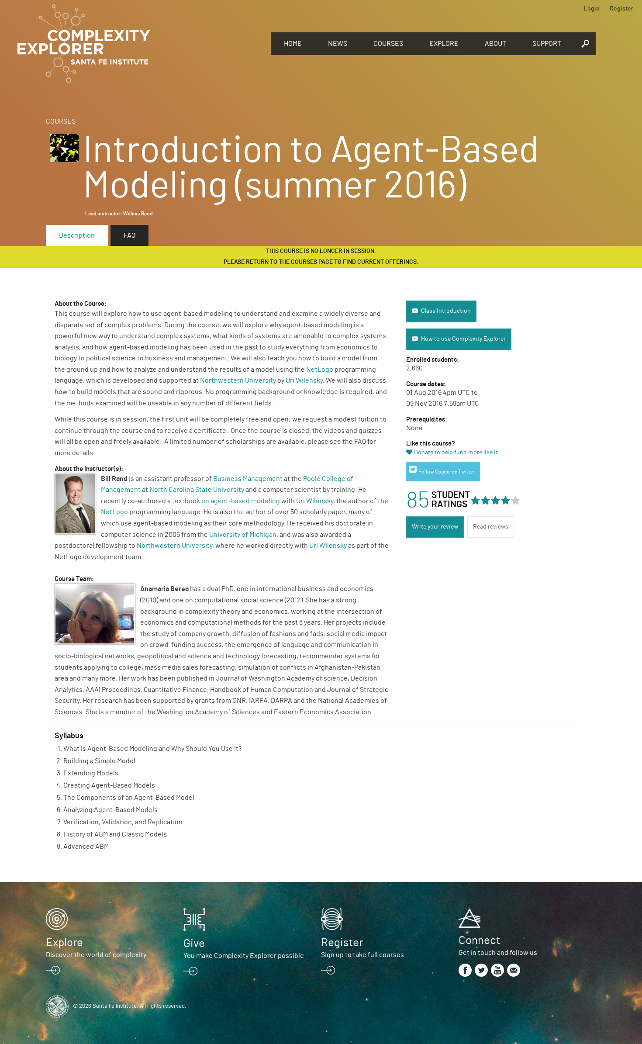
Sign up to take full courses (362, 954)
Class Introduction (446, 311)
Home (293, 43)
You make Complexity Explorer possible (243, 955)
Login (592, 9)
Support (546, 43)
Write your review (435, 527)
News (337, 43)
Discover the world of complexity (96, 954)
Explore (444, 43)
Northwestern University (238, 380)
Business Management (248, 478)
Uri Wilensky (304, 380)
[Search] (585, 43)
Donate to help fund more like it (456, 452)
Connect (479, 940)
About (495, 43)
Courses (388, 43)
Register (621, 9)
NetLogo (319, 369)
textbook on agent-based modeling (226, 501)
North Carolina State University (196, 489)
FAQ (129, 235)
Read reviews (490, 527)
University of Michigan (242, 534)
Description (77, 235)
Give (194, 943)
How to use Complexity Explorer (463, 339)
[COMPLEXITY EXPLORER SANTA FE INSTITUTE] (139, 43)
